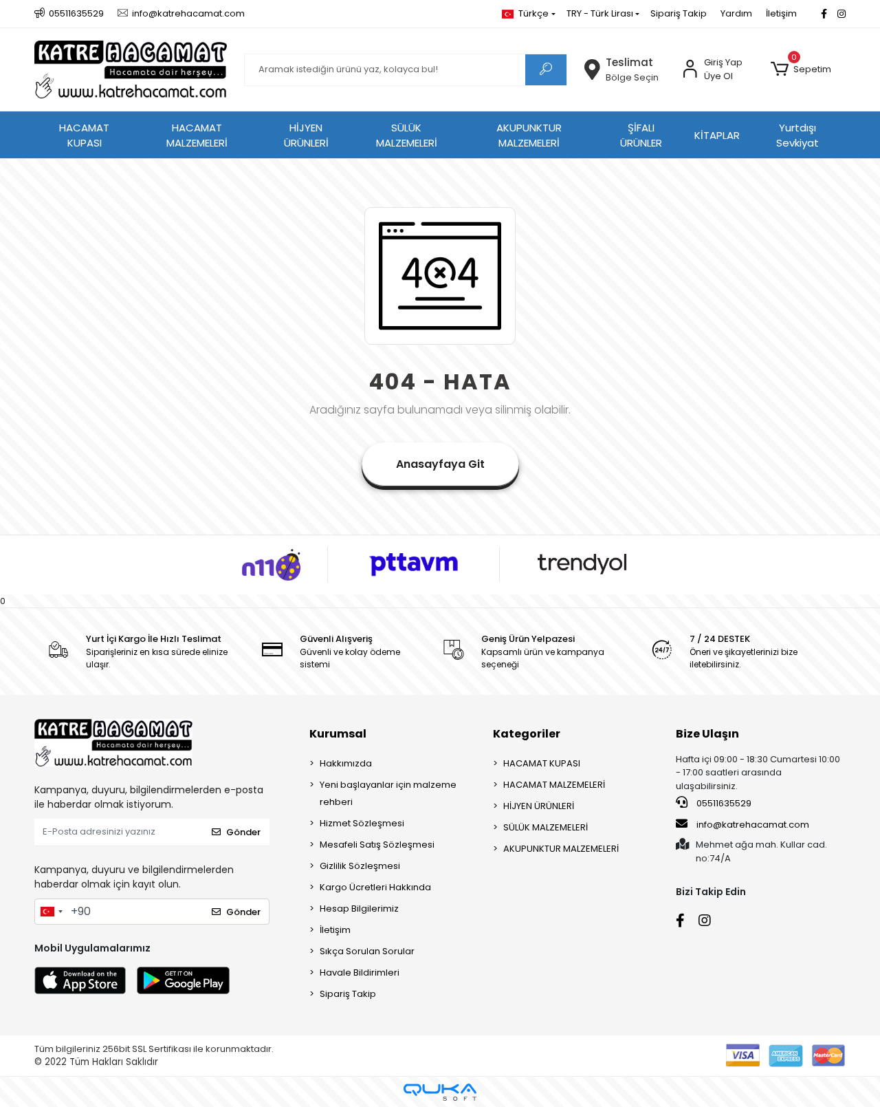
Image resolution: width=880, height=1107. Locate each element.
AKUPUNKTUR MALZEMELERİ (529, 135)
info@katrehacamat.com (751, 824)
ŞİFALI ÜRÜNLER (641, 135)
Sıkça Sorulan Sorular (367, 951)
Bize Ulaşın (707, 734)
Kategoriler (526, 734)
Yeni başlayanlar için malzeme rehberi (388, 793)
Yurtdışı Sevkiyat (797, 135)
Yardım (736, 13)
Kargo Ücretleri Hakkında (375, 887)
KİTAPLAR (717, 135)
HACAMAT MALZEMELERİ (197, 135)
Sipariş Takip (678, 13)
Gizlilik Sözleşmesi (360, 865)
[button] (801, 69)
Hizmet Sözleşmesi (362, 823)
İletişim (781, 13)
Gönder (243, 832)
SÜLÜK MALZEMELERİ (406, 135)
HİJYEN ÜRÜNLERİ (306, 135)
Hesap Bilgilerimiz (359, 908)
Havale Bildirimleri (359, 972)
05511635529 (722, 803)
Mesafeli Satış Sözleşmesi (377, 844)
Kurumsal (337, 734)
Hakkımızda (346, 763)
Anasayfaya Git (440, 464)
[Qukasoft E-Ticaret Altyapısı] (440, 1092)
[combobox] (51, 911)
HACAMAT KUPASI (84, 135)
